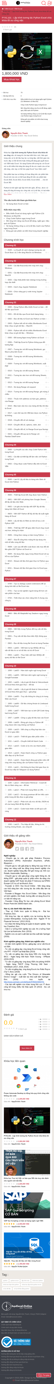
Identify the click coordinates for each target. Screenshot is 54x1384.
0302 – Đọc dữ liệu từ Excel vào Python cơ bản (28, 319)
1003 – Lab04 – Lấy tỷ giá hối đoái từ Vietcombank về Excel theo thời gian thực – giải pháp (27, 690)
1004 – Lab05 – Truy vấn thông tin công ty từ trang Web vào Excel (27, 697)
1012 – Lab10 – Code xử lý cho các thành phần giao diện (27, 747)
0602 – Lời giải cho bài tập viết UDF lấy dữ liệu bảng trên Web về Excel (27, 508)
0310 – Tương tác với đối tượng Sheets (28, 371)
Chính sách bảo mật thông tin (11, 1325)
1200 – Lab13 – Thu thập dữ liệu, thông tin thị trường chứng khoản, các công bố (27, 825)
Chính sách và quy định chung (11, 1327)
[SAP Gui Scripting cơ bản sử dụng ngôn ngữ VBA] (27, 1205)
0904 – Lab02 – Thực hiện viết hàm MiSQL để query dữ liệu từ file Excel (27, 656)
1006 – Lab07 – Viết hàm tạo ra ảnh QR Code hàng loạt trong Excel (27, 712)
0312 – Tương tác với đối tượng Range (28, 382)
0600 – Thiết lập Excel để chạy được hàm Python (28, 495)
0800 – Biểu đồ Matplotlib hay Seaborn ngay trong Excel (27, 614)
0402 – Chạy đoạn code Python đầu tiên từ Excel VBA (27, 465)
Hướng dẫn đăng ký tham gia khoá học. (14, 1362)
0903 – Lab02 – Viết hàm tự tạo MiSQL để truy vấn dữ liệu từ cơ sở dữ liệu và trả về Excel (27, 649)
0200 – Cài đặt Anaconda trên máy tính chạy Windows (27, 267)
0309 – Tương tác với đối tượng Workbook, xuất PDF (27, 365)
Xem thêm (26, 1048)
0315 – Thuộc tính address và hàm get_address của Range (27, 400)
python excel (14, 1280)
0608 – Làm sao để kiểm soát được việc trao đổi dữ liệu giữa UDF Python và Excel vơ (27, 548)
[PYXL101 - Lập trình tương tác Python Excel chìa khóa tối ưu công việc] (27, 1120)
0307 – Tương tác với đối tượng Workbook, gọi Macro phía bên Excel (27, 350)
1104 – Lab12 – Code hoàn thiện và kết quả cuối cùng (27, 810)
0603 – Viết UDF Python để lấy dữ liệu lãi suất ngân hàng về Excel (27, 515)
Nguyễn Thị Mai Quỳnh (20, 1266)
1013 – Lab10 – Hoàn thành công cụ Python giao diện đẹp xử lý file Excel (27, 754)
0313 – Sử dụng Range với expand (28, 387)
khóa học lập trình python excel (31, 1284)
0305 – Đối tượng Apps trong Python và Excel (28, 338)
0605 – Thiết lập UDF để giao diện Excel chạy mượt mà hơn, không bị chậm (27, 529)
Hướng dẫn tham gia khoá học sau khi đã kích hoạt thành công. (22, 1357)
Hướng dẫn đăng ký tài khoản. (11, 1370)
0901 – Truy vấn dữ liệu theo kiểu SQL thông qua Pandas (27, 637)
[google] (22, 849)
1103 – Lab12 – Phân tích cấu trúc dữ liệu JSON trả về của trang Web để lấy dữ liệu (27, 803)
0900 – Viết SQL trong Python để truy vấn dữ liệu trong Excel (27, 630)
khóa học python (38, 1280)
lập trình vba (25, 1280)
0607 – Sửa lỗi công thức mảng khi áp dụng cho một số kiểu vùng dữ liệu (27, 541)
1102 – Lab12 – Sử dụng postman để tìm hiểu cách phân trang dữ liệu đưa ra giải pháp (27, 795)
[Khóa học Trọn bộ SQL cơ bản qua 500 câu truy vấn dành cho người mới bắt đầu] (27, 1163)
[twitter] (17, 849)
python (5, 1280)
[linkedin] (32, 849)
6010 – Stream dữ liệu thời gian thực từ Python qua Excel (27, 562)
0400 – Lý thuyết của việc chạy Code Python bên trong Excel (27, 451)
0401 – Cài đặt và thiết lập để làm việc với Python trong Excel (27, 458)
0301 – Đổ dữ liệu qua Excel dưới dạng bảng (28, 314)
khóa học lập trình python (11, 1284)
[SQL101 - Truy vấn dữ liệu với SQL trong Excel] (27, 1245)
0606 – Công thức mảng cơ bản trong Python (28, 535)
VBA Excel (9, 9)
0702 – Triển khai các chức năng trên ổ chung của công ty (27, 599)
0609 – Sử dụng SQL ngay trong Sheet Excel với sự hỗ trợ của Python (27, 555)
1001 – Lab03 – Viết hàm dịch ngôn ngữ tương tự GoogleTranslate (27, 676)
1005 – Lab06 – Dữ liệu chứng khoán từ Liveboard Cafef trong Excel (27, 704)
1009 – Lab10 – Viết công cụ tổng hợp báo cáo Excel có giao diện (27, 730)
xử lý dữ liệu (7, 1288)
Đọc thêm (8, 194)
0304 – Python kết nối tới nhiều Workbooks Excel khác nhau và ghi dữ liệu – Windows (27, 331)
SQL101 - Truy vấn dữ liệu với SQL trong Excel (22, 1261)
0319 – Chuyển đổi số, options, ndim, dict (28, 425)
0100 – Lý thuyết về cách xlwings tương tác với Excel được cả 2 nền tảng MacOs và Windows (27, 251)
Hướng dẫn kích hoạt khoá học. (12, 1365)
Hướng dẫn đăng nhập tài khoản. (12, 1367)
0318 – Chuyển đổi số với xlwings (28, 420)
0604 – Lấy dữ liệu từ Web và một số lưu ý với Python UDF (27, 522)
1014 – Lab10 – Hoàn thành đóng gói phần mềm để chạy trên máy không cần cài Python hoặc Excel (27, 761)
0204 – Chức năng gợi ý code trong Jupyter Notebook (27, 293)
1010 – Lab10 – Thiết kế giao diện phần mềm (28, 737)
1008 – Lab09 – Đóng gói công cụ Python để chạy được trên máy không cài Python (27, 723)
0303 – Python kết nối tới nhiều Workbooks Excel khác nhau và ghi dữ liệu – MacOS (27, 324)
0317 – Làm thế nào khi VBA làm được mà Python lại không (27, 414)
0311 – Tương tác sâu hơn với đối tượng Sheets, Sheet (27, 376)
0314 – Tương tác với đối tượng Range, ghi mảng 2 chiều (27, 393)
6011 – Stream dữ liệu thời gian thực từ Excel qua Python (27, 569)
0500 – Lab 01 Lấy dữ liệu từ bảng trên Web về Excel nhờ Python (27, 480)
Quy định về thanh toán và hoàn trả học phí (16, 1333)
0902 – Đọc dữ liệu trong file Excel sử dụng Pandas (28, 644)
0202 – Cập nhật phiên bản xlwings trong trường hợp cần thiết (27, 281)
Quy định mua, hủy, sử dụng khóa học (14, 1330)
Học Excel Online (27, 886)
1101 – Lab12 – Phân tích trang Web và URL (28, 790)
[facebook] (27, 849)
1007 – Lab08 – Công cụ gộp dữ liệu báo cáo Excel (28, 718)
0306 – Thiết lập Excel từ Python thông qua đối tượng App (27, 343)
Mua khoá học (12, 79)
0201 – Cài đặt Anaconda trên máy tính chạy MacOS (27, 274)
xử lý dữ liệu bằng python (21, 1288)
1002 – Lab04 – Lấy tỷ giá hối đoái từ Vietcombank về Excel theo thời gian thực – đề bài (27, 683)
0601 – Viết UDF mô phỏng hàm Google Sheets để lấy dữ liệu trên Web (27, 500)
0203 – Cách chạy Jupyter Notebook (28, 287)
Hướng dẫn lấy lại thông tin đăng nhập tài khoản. (18, 1359)
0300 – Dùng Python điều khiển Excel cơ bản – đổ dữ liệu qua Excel (27, 308)
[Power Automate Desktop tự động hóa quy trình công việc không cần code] (27, 1078)
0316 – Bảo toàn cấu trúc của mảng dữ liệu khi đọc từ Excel (27, 407)
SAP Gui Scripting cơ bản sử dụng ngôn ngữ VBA (23, 1221)
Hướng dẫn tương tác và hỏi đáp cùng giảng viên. (18, 1354)
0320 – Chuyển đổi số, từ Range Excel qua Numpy (28, 430)
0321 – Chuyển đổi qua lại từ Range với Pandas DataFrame (27, 435)
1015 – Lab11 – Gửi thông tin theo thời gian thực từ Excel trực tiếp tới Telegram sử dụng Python (27, 768)
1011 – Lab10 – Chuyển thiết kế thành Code (28, 741)
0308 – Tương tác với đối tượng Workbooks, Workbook (27, 357)
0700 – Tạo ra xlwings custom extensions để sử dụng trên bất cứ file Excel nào (27, 585)
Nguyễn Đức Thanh (19, 133)
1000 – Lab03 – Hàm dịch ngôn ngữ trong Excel (28, 670)
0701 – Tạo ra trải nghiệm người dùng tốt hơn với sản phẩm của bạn (27, 592)
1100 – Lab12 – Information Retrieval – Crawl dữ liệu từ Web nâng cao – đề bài (27, 784)
